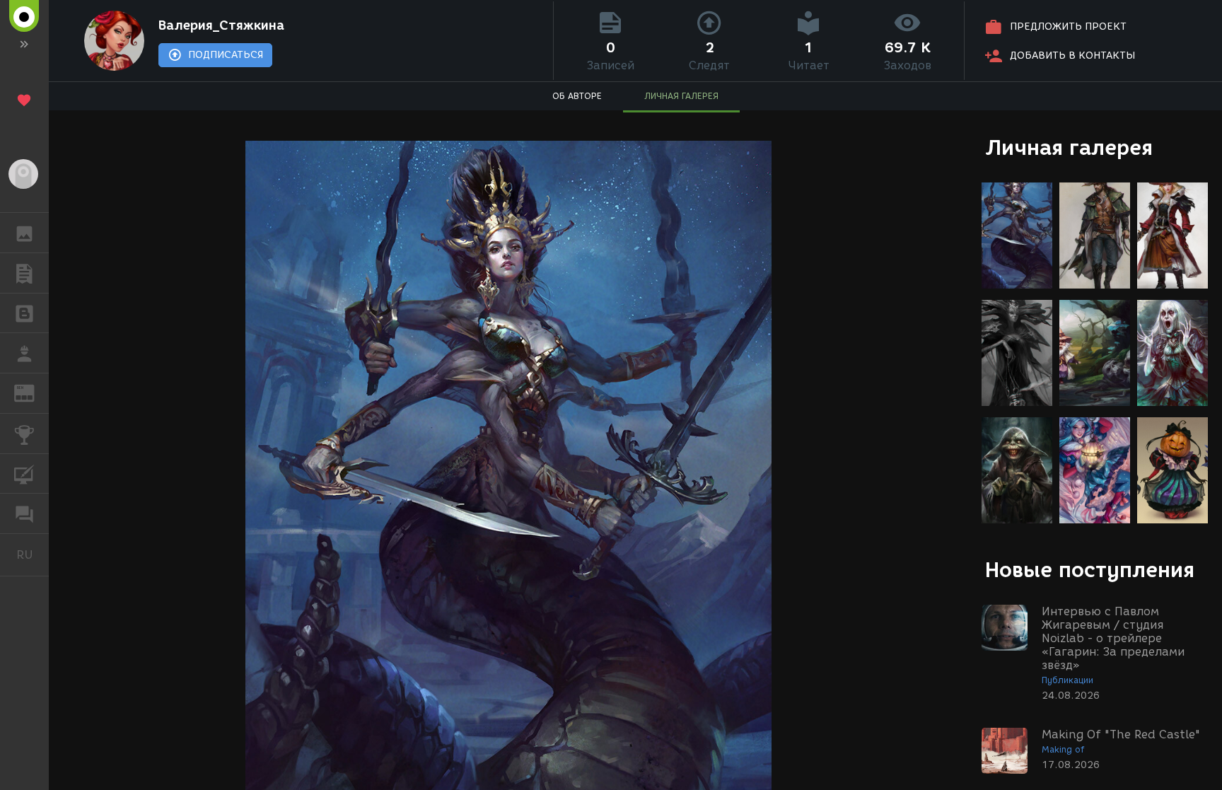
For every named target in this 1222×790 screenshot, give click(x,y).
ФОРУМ (24, 513)
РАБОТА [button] (24, 353)
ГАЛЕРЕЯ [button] (24, 232)
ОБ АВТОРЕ (577, 96)
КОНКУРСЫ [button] (24, 433)
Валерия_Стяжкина (221, 25)
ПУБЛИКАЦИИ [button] (24, 273)
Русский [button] (32, 554)
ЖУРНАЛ (33, 392)
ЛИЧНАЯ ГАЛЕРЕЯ (681, 96)
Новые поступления (1089, 569)
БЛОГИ (24, 313)
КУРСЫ (24, 474)
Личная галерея (1069, 147)
